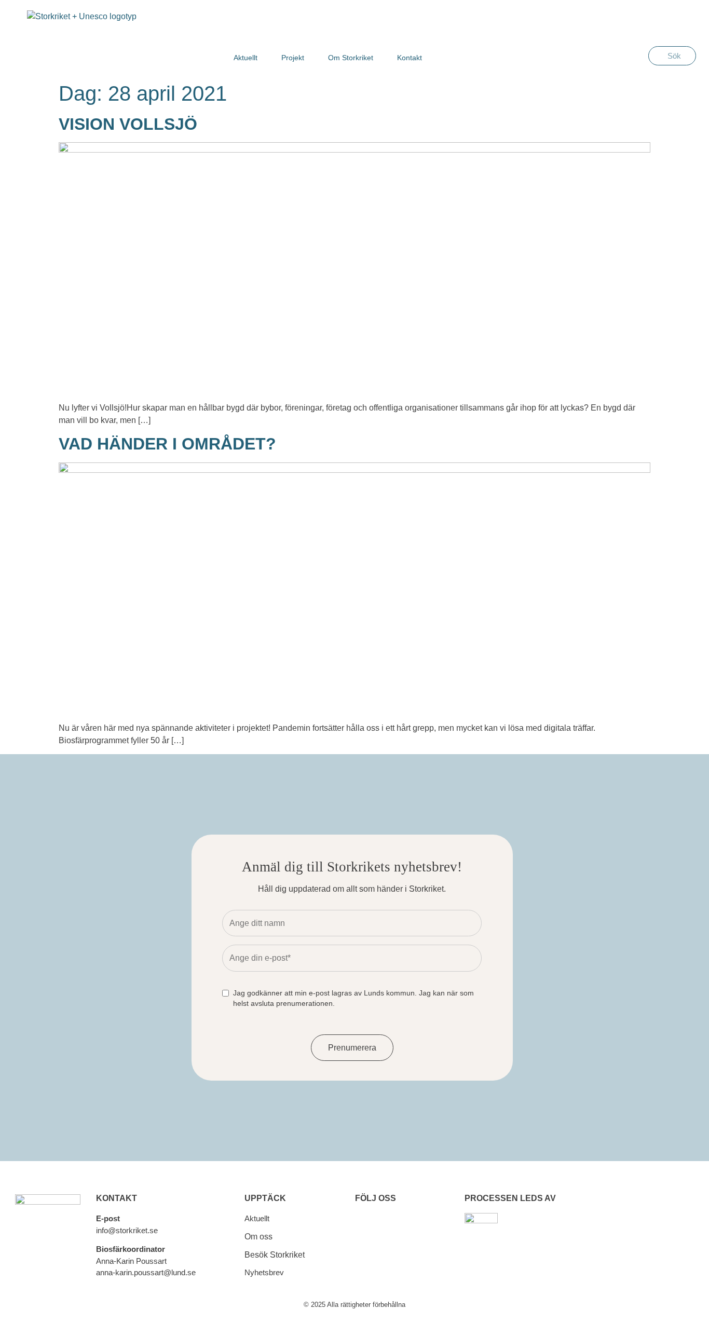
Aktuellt (245, 57)
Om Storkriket (350, 57)
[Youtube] (400, 1259)
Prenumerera (352, 1047)
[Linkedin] (365, 1259)
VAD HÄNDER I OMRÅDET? (167, 443)
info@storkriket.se (127, 1230)
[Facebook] (365, 1228)
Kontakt (409, 57)
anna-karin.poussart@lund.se (146, 1272)
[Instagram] (400, 1228)
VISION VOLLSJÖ (128, 124)
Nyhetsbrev (264, 1272)
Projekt (292, 57)
